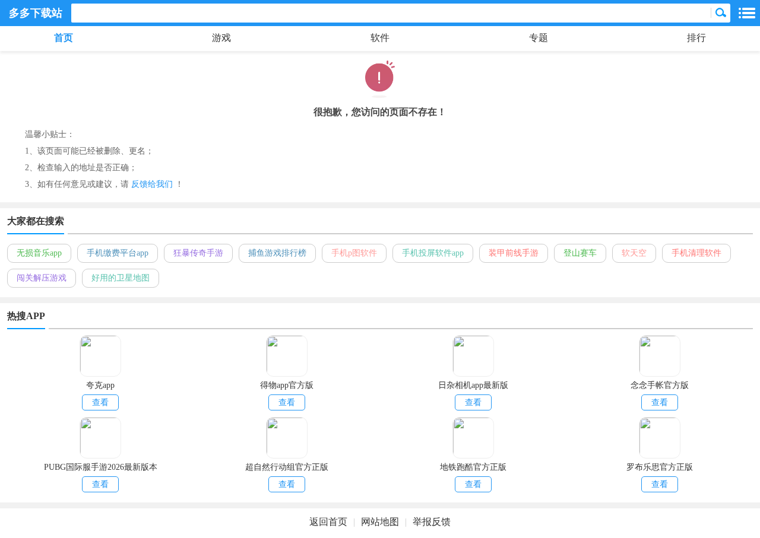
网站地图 (380, 522)
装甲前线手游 (514, 253)
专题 (538, 38)
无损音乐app (39, 253)
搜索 (720, 13)
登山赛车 (580, 253)
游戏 (221, 38)
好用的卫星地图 (120, 277)
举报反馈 (432, 522)
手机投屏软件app (433, 253)
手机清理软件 (696, 253)
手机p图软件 (354, 253)
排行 (696, 38)
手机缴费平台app (117, 253)
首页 (63, 38)
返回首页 (328, 522)
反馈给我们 (152, 184)
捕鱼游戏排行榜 (277, 253)
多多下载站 (35, 13)
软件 (380, 38)
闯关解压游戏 (41, 277)
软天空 (634, 253)
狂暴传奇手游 (198, 253)
